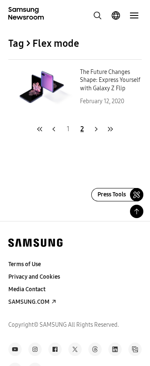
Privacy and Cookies (34, 276)
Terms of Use (24, 264)
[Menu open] (134, 15)
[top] (136, 211)
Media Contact (26, 289)
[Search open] (97, 15)
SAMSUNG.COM (29, 301)
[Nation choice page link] (115, 15)
